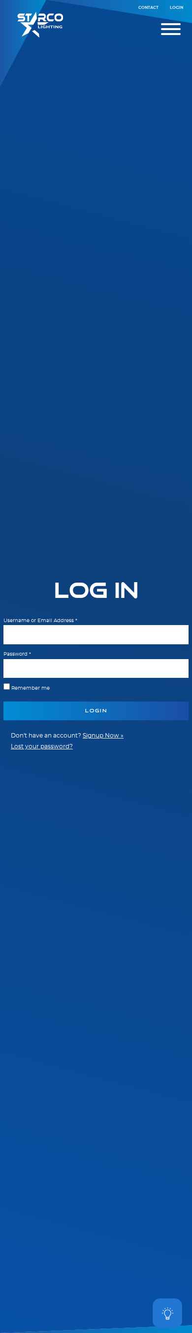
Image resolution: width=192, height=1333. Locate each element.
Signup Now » (103, 736)
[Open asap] (167, 1313)
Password (17, 654)
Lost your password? (42, 746)
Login (176, 8)
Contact (148, 8)
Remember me (30, 688)
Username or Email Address (40, 620)
